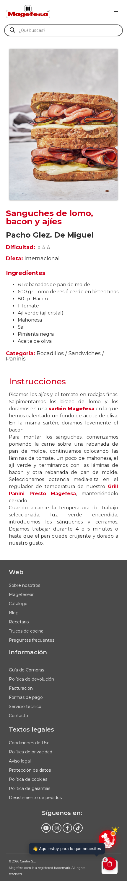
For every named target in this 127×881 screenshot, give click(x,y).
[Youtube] (46, 828)
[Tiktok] (78, 828)
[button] (115, 11)
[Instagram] (56, 828)
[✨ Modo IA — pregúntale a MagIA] (107, 839)
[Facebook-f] (67, 828)
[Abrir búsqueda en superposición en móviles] (63, 30)
